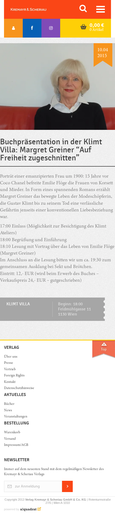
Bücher (9, 404)
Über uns (10, 357)
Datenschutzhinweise (19, 388)
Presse (8, 363)
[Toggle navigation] (100, 9)
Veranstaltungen (15, 417)
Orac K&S (35, 9)
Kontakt (10, 382)
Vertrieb (10, 369)
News (8, 410)
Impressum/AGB (16, 445)
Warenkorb (12, 432)
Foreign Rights (14, 375)
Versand (10, 439)
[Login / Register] (13, 28)
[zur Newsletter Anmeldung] (67, 491)
